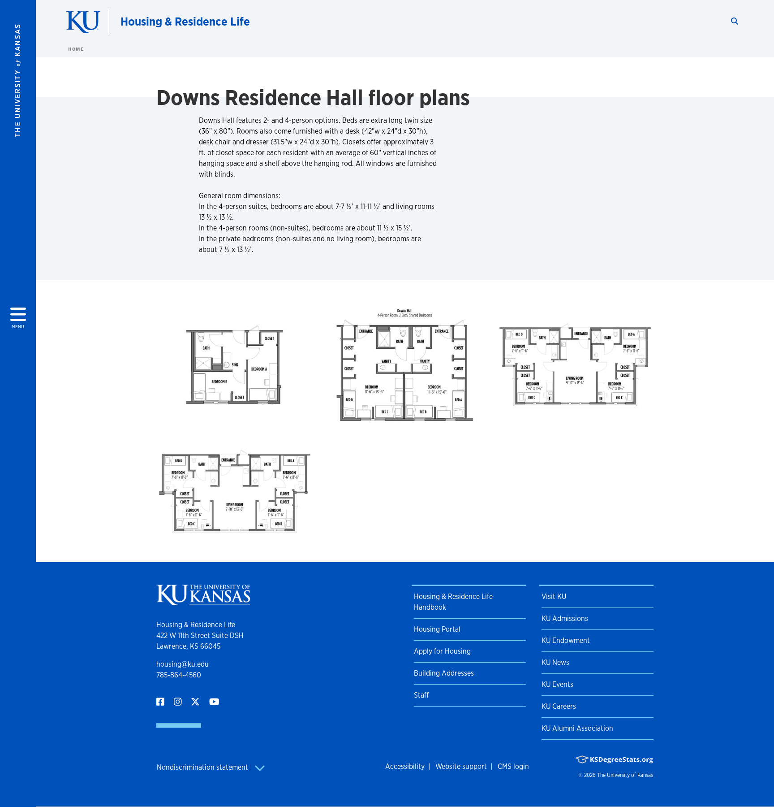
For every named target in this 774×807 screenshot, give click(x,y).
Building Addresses (444, 673)
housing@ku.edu (182, 664)
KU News (555, 662)
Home (75, 49)
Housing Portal (437, 629)
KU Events (557, 684)
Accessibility (405, 766)
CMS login (513, 766)
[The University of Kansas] (203, 601)
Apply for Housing (442, 651)
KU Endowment (566, 640)
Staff (421, 695)
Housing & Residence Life (185, 21)
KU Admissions (565, 618)
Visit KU (554, 596)
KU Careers (559, 706)
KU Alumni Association (577, 728)
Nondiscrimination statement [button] (203, 767)
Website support (461, 766)
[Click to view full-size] (234, 367)
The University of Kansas (625, 775)
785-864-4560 (178, 675)
